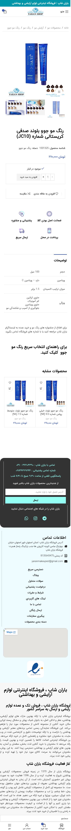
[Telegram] (44, 518)
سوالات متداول (35, 581)
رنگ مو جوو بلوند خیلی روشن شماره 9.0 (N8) (51, 412)
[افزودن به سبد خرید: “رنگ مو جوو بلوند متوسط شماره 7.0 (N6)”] (10, 388)
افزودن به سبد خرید (28, 177)
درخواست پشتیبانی (35, 587)
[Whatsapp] (26, 518)
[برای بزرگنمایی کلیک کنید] (59, 91)
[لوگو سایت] (35, 11)
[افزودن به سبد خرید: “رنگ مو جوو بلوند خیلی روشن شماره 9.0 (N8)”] (41, 388)
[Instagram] (35, 518)
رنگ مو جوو (13, 28)
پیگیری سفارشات (35, 616)
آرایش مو (39, 28)
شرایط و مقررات (36, 593)
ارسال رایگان (35, 610)
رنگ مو (27, 28)
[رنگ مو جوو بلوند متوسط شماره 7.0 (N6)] (20, 393)
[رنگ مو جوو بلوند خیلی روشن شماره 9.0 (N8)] (51, 393)
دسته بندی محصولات (35, 622)
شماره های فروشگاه (29, 332)
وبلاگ (36, 575)
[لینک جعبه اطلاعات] (49, 216)
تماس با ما (35, 604)
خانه (66, 28)
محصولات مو (54, 28)
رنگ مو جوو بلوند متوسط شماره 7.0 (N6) (20, 412)
